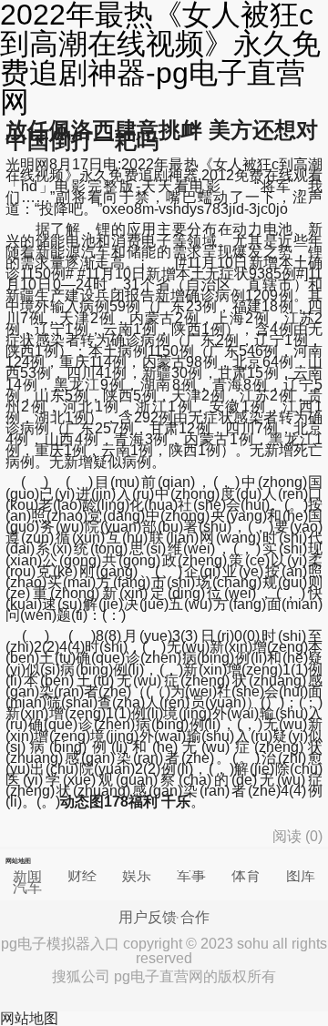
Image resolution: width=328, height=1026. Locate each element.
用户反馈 (147, 917)
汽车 (27, 887)
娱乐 (136, 875)
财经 (82, 875)
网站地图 (29, 1018)
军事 (191, 875)
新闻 (27, 875)
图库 (300, 875)
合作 (195, 917)
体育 (246, 875)
